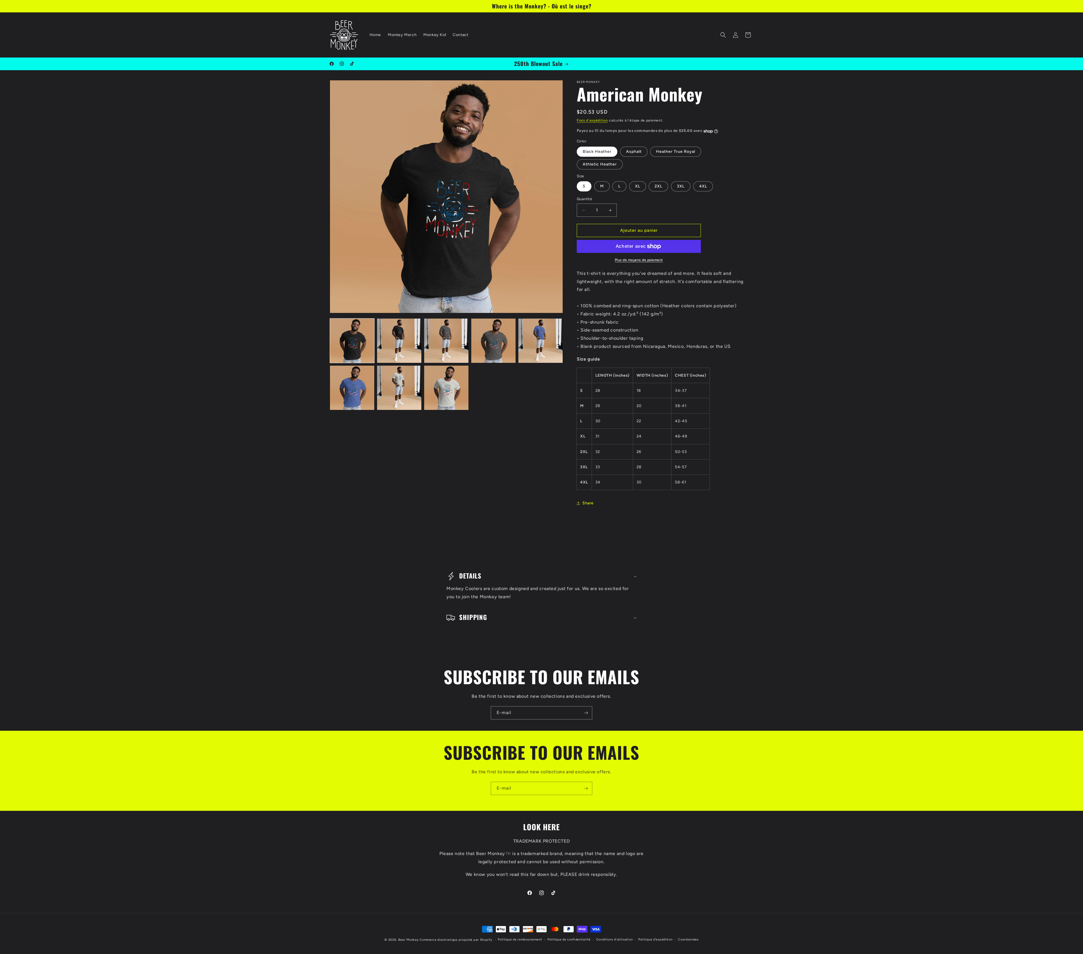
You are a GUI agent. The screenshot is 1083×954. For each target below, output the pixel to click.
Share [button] (588, 503)
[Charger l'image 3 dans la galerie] (446, 341)
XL (637, 186)
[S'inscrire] (586, 712)
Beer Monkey (408, 940)
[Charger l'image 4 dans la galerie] (493, 341)
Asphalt (634, 151)
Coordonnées (688, 939)
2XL (658, 186)
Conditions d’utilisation (614, 939)
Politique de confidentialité (569, 939)
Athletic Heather (600, 164)
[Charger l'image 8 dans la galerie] (446, 388)
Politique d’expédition (655, 939)
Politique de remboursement (520, 939)
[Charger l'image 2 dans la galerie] (399, 341)
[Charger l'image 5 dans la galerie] (540, 341)
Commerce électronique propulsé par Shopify (456, 940)
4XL (703, 186)
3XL (680, 186)
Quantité (584, 199)
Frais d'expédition (592, 120)
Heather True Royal (675, 151)
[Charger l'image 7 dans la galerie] (399, 388)
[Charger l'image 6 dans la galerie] (352, 388)
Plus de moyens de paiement (639, 260)
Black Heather (597, 151)
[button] (723, 35)
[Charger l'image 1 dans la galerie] (352, 341)
